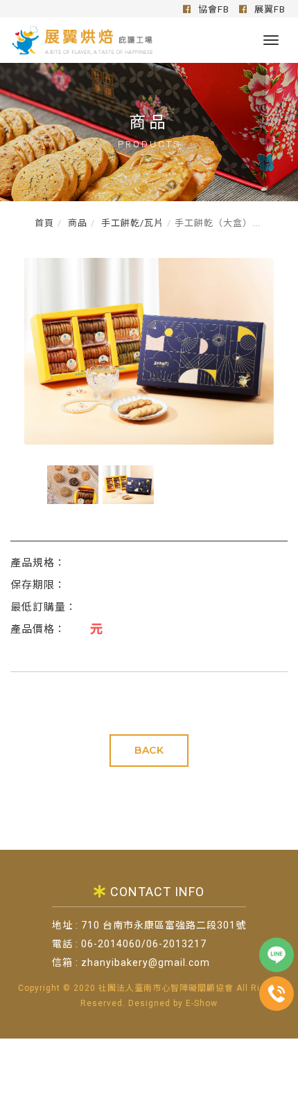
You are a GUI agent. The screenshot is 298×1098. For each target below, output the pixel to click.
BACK (149, 750)
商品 (76, 223)
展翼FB (269, 9)
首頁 (44, 223)
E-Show (202, 1003)
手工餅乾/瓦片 (131, 223)
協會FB (212, 9)
